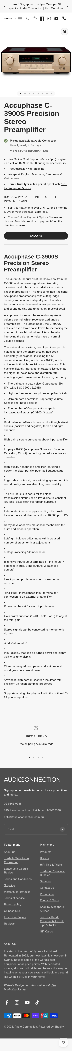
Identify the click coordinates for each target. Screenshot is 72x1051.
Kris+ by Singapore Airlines (52, 908)
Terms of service (14, 898)
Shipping (9, 885)
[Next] (67, 6)
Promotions (47, 894)
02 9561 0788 (13, 803)
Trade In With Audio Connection (16, 860)
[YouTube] (56, 19)
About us (9, 851)
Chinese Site (12, 910)
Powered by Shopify (51, 1026)
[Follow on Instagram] (17, 1002)
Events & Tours (49, 900)
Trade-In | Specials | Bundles (52, 873)
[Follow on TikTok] (37, 1002)
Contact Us (47, 887)
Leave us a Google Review (16, 870)
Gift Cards (46, 931)
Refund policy (12, 904)
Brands (44, 858)
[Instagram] (49, 19)
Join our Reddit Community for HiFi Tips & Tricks (52, 921)
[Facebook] (42, 19)
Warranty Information (17, 891)
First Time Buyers (15, 917)
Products (45, 851)
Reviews (9, 923)
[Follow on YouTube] (27, 1002)
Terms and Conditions (18, 879)
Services (45, 881)
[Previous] (4, 6)
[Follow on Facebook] (6, 1002)
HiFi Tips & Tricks (51, 864)
